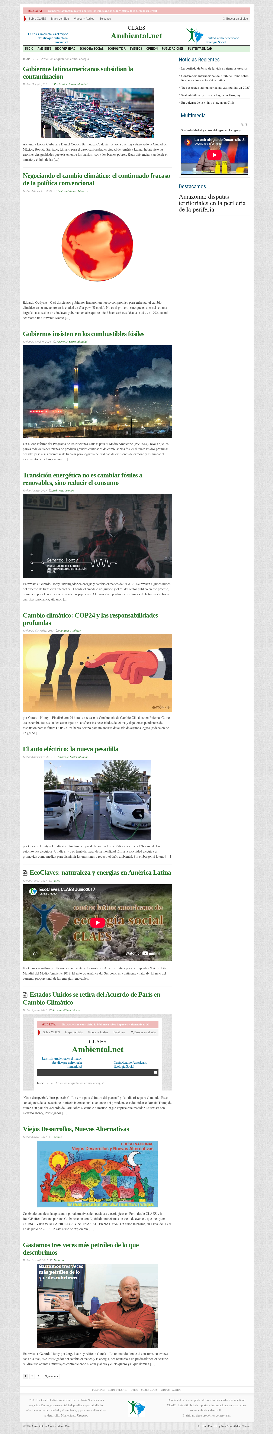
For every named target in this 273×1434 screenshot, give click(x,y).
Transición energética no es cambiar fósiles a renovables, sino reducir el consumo (82, 478)
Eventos (136, 49)
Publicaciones (172, 49)
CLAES (136, 27)
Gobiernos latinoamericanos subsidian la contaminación (78, 72)
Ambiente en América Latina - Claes (51, 1426)
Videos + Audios (84, 18)
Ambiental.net (136, 34)
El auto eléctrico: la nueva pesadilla (70, 749)
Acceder (202, 1426)
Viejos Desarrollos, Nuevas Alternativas (76, 1129)
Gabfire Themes (242, 1426)
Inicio (26, 59)
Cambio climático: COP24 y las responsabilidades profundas (90, 618)
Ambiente (44, 49)
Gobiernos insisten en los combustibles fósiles (83, 334)
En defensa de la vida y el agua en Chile (208, 102)
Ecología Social (91, 49)
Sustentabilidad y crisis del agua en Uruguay (211, 95)
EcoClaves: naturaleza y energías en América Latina (100, 872)
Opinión (152, 49)
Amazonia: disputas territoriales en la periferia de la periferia (212, 202)
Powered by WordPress (220, 1426)
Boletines (105, 18)
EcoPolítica (117, 49)
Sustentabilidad (200, 49)
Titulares (83, 191)
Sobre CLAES (37, 18)
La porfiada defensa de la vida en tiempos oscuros (214, 68)
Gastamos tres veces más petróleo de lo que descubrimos (81, 1248)
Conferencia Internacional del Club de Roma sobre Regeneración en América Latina (214, 78)
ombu (134, 1390)
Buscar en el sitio (236, 18)
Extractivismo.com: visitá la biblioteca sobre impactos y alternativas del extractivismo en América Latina (112, 10)
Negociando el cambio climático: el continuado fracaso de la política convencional (96, 179)
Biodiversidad (65, 49)
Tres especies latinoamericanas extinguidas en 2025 (215, 87)
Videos (56, 881)
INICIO (29, 49)
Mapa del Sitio (60, 18)
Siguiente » (51, 1376)
